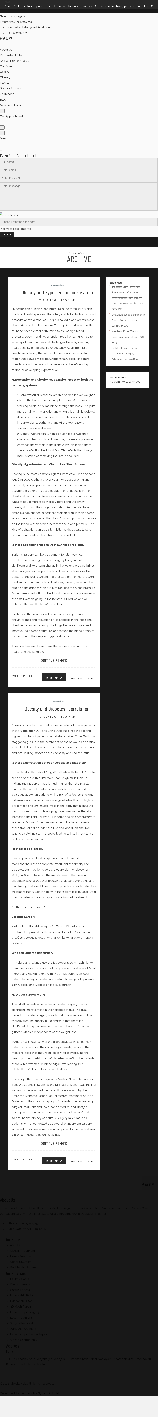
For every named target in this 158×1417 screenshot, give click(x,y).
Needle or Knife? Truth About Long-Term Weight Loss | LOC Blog (128, 337)
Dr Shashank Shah (12, 55)
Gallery (4, 71)
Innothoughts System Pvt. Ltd (39, 1393)
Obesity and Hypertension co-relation (57, 292)
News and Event (11, 105)
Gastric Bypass (20, 1289)
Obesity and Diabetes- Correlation (57, 708)
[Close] (1, 150)
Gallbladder (7, 94)
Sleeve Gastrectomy (23, 1339)
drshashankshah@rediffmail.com (29, 27)
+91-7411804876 (18, 33)
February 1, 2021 (48, 300)
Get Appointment (11, 116)
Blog (3, 99)
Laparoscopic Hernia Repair (28, 1334)
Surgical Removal (21, 1323)
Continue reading (54, 660)
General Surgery (10, 88)
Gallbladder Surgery (23, 1267)
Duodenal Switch (21, 1301)
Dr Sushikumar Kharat (14, 60)
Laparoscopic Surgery (24, 1312)
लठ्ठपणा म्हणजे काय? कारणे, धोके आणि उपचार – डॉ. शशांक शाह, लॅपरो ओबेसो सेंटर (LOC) (127, 304)
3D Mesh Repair (20, 1306)
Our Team (6, 66)
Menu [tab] (3, 138)
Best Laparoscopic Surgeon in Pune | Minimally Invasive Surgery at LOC (128, 320)
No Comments (68, 300)
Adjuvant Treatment (23, 1328)
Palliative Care (19, 1278)
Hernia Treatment (21, 1256)
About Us (6, 49)
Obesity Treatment (22, 1250)
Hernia (4, 83)
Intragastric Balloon (23, 1295)
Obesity (5, 77)
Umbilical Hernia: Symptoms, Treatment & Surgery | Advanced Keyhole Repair (127, 354)
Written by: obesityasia (84, 678)
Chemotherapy (20, 1284)
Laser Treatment (21, 1317)
